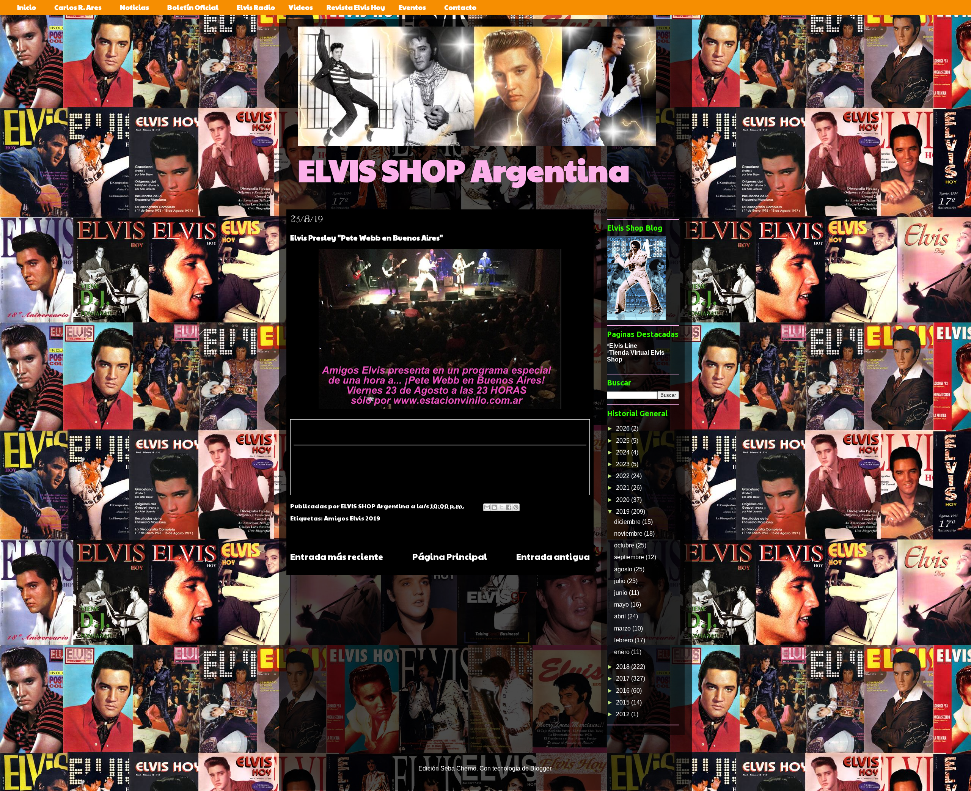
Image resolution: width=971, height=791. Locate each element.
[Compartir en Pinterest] (516, 507)
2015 (623, 702)
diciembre (628, 522)
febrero (624, 640)
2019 (623, 511)
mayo (622, 604)
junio (621, 593)
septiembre (630, 557)
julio (620, 581)
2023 (623, 464)
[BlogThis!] (494, 507)
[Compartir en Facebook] (508, 507)
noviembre (629, 533)
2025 (623, 440)
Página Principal (449, 556)
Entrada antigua (553, 556)
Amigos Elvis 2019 (352, 518)
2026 (623, 428)
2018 (623, 667)
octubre (625, 545)
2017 (623, 678)
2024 (623, 452)
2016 (623, 690)
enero (622, 652)
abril (620, 616)
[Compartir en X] (501, 507)
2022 (623, 476)
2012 (623, 714)
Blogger (540, 768)
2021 (623, 487)
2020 (623, 500)
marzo (623, 628)
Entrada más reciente (336, 556)
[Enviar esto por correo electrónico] (487, 507)
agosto (624, 569)
